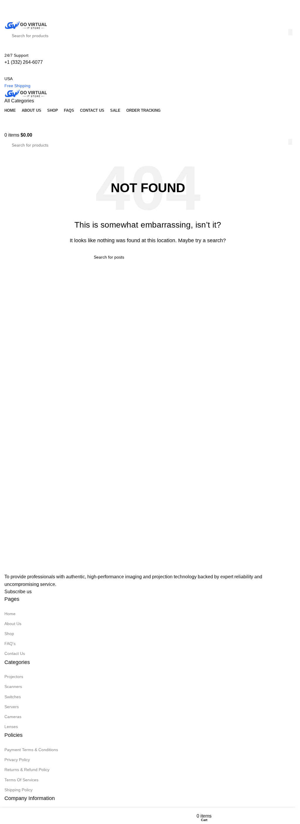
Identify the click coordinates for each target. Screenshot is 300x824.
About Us (12, 623)
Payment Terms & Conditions (31, 749)
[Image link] (33, 567)
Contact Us (14, 653)
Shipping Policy (18, 789)
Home (10, 613)
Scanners (13, 686)
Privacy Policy (17, 759)
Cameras (12, 716)
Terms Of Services (21, 779)
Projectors (13, 676)
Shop (9, 633)
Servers (11, 706)
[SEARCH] (290, 142)
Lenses (11, 726)
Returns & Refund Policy (27, 769)
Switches (12, 696)
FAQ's (10, 643)
